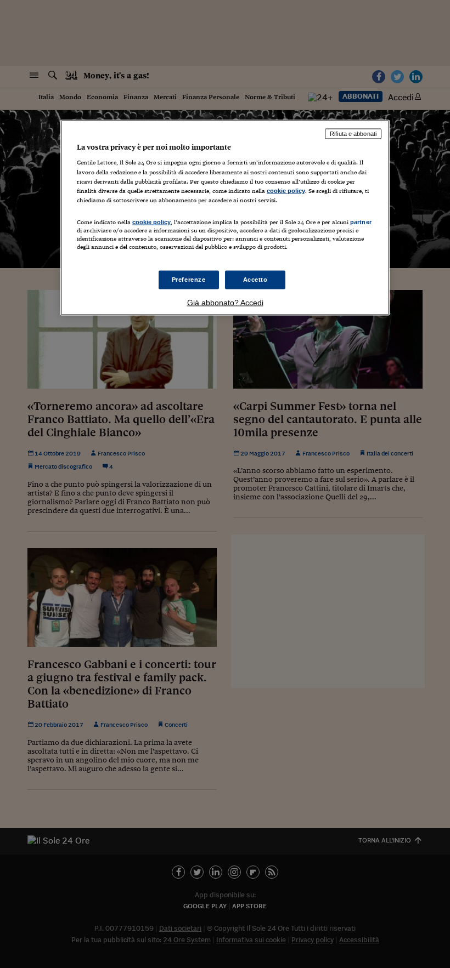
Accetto (255, 279)
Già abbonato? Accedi (225, 302)
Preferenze (189, 279)
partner (361, 221)
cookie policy (286, 190)
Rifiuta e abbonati (353, 133)
